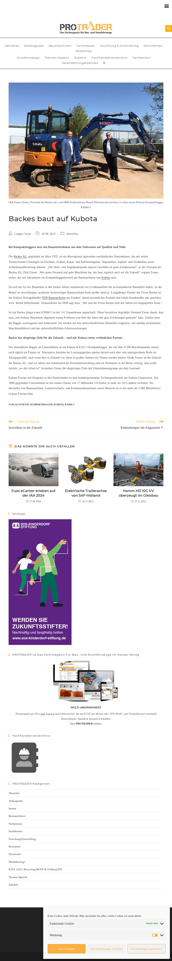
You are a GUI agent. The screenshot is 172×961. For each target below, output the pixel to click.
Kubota (106, 277)
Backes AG (20, 256)
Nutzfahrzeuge (28, 57)
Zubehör (80, 57)
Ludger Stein (22, 233)
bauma (12, 808)
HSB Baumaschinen (53, 297)
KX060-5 (69, 404)
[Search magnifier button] (169, 28)
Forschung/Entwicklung (22, 839)
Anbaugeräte (34, 45)
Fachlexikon (142, 57)
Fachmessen (86, 45)
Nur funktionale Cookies (106, 949)
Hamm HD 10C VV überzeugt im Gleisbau (138, 493)
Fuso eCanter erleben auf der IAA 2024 (33, 493)
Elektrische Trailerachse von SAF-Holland (86, 493)
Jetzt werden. (86, 723)
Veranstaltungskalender (80, 63)
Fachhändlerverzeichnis (110, 57)
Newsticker (84, 51)
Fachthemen (153, 45)
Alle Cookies (66, 949)
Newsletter (15, 846)
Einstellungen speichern (146, 949)
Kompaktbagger (41, 404)
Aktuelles (12, 45)
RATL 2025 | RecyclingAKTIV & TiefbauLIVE (35, 869)
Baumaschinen (60, 45)
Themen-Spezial (56, 57)
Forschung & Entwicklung (119, 45)
